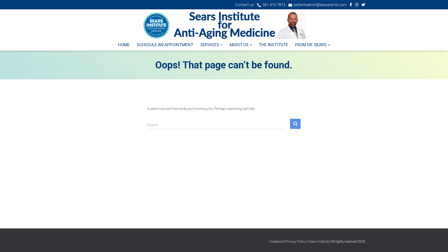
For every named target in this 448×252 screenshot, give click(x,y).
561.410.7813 (273, 4)
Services (210, 44)
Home (124, 44)
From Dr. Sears (311, 44)
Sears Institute (318, 241)
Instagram (356, 5)
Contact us (244, 4)
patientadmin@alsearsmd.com (320, 4)
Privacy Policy (296, 241)
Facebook (351, 5)
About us (239, 44)
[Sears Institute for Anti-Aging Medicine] (224, 25)
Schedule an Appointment (165, 44)
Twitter (363, 5)
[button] (221, 44)
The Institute (273, 44)
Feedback (276, 241)
